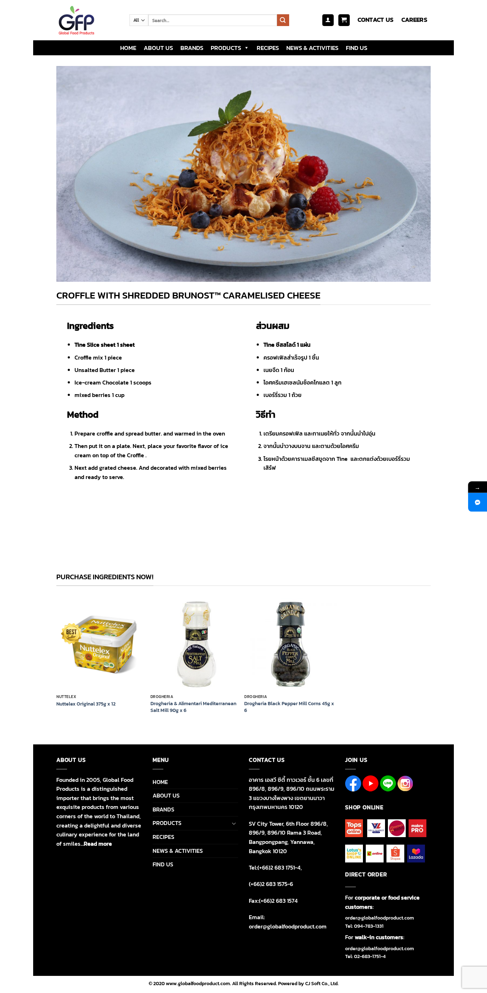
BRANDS (191, 47)
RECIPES (268, 47)
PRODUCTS (226, 47)
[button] (328, 20)
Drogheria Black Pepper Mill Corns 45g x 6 (289, 706)
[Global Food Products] (87, 20)
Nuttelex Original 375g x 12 (86, 704)
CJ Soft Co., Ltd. (322, 983)
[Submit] (283, 20)
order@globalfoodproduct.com (379, 918)
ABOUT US (158, 47)
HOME (128, 47)
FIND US (356, 47)
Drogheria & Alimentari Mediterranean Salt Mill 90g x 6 (193, 706)
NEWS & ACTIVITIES (312, 47)
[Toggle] (234, 823)
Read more (98, 843)
